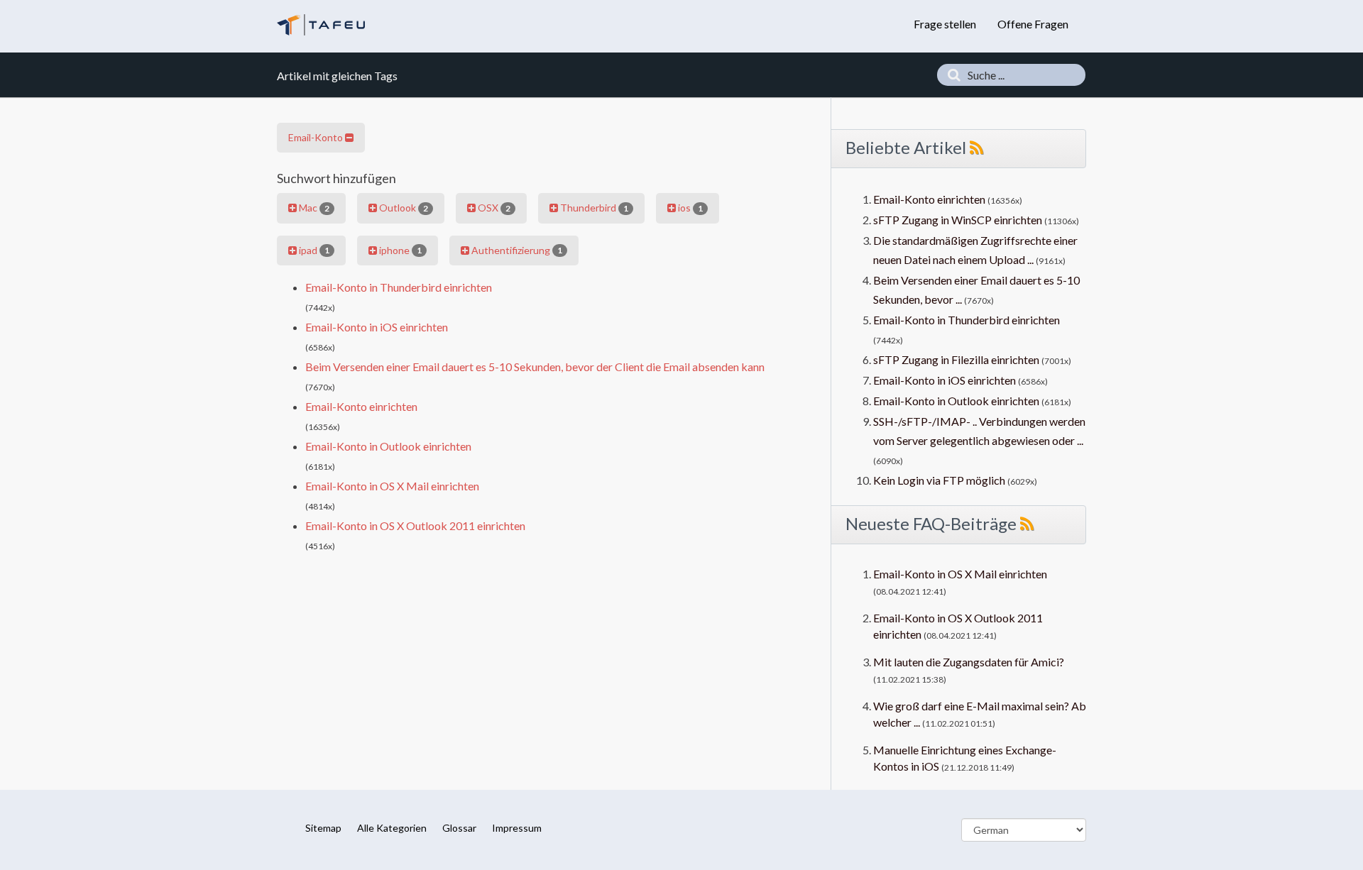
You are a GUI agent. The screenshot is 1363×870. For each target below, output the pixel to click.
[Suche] (950, 75)
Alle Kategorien (392, 828)
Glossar (459, 828)
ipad (313, 250)
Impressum (517, 828)
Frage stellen (945, 24)
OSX (493, 208)
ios (689, 208)
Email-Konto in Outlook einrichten (388, 446)
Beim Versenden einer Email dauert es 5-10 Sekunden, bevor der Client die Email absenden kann (535, 366)
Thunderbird (593, 208)
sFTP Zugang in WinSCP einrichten (957, 219)
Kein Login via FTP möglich (939, 480)
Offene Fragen (1032, 24)
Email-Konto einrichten (361, 406)
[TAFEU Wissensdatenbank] (321, 24)
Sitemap (323, 828)
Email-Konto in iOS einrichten (376, 327)
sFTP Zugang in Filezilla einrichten (956, 359)
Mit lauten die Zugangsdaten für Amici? (968, 661)
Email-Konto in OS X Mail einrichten (392, 485)
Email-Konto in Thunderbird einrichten (398, 287)
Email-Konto (316, 137)
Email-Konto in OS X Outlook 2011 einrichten (415, 525)
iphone (399, 250)
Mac (313, 208)
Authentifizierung (515, 250)
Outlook (402, 208)
